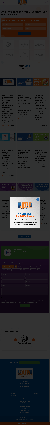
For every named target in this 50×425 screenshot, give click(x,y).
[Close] (37, 199)
